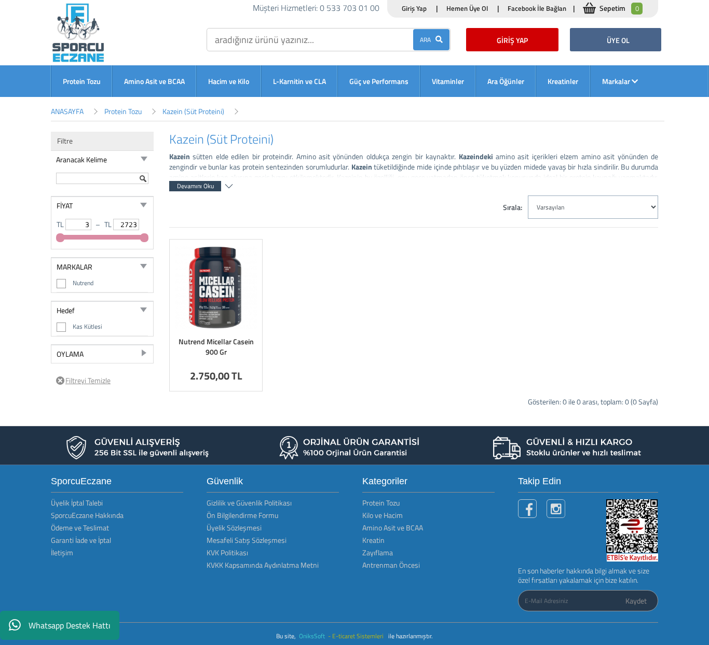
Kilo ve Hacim (382, 515)
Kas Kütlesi (87, 326)
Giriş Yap (414, 8)
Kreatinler (563, 81)
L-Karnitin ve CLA (299, 81)
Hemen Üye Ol (467, 8)
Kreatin (373, 540)
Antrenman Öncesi (391, 564)
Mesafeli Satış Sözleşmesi (247, 540)
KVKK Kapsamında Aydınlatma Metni (263, 564)
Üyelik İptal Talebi (77, 502)
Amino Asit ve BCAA (154, 81)
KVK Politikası (227, 552)
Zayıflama (377, 552)
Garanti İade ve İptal (81, 540)
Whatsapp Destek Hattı (70, 625)
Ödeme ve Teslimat (80, 527)
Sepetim (619, 8)
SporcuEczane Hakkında (87, 515)
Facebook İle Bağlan (537, 8)
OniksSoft (312, 636)
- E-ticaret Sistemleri (357, 636)
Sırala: (512, 207)
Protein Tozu (82, 81)
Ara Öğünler (505, 81)
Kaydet (636, 600)
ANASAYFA (67, 111)
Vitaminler (448, 81)
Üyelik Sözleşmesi (234, 527)
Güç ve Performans (378, 81)
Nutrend (83, 283)
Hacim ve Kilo (228, 81)
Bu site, (286, 636)
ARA (427, 40)
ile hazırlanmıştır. (410, 636)
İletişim (62, 552)
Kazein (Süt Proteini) (193, 111)
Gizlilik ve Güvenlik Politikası (249, 502)
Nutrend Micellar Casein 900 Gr (216, 346)
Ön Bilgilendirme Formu (242, 515)
